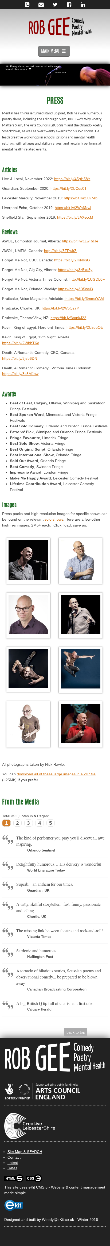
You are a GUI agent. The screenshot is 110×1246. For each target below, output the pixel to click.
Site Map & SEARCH (24, 1152)
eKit (60, 1219)
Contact (14, 1157)
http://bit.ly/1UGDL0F (87, 279)
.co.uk (69, 1219)
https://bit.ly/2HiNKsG (72, 260)
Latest (12, 1162)
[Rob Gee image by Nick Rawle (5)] (28, 669)
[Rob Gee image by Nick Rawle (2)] (81, 561)
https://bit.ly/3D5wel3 (75, 289)
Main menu (50, 51)
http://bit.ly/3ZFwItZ (60, 251)
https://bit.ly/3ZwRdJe (80, 241)
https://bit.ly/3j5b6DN (19, 358)
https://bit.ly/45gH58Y (72, 179)
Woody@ (49, 1219)
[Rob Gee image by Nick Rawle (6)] (81, 669)
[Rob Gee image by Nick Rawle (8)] (81, 724)
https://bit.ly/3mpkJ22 (68, 318)
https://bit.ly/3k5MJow (20, 374)
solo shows (54, 519)
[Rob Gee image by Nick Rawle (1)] (28, 561)
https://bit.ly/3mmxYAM (84, 298)
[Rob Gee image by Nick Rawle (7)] (28, 724)
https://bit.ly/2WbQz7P (60, 308)
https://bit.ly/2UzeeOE (84, 327)
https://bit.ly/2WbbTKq (20, 343)
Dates (12, 1168)
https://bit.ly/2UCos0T (68, 188)
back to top (75, 1032)
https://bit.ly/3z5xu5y (75, 270)
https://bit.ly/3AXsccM (75, 217)
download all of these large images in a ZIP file (56, 774)
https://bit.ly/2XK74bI (81, 198)
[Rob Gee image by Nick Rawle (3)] (28, 615)
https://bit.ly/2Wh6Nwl (73, 208)
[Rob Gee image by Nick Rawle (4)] (81, 615)
